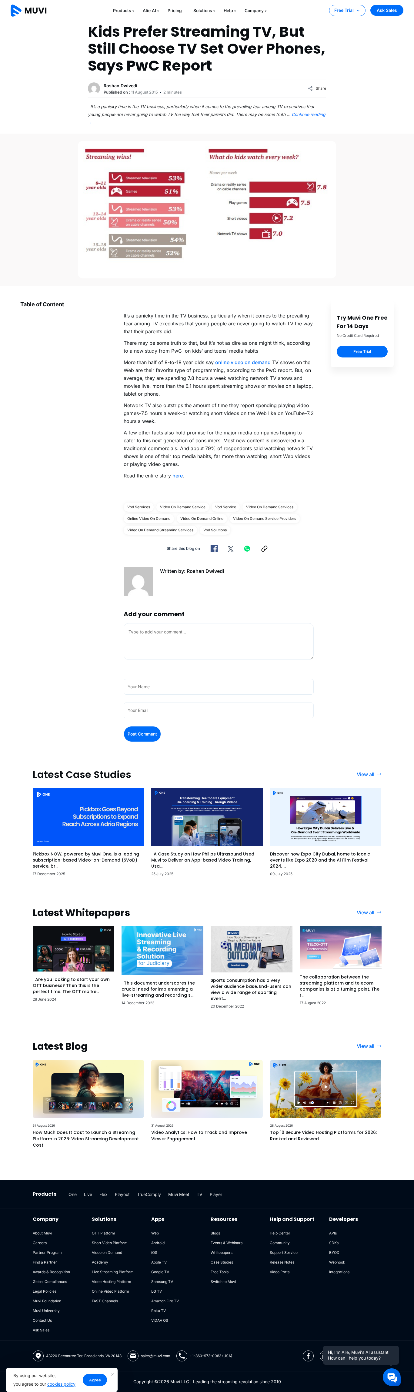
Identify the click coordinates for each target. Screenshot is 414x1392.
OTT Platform (103, 1233)
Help (228, 10)
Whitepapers (221, 1252)
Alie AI (149, 10)
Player (216, 1194)
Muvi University (46, 1310)
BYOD (334, 1252)
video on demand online (201, 518)
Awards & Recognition (51, 1272)
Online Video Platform (110, 1291)
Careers (40, 1243)
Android (158, 1243)
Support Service (284, 1252)
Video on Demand (107, 1252)
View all (365, 774)
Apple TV (159, 1262)
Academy (100, 1262)
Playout (122, 1194)
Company (254, 10)
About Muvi (42, 1233)
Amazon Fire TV (165, 1301)
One (72, 1194)
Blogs (215, 1233)
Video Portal (280, 1272)
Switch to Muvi (223, 1281)
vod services (138, 507)
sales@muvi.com (155, 1356)
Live (88, 1194)
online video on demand (243, 362)
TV (199, 1194)
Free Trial (344, 10)
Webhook (337, 1262)
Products (122, 10)
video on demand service (182, 507)
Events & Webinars (226, 1243)
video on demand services (269, 507)
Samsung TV (162, 1281)
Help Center (280, 1233)
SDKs (334, 1243)
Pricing (175, 10)
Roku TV (158, 1310)
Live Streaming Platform (113, 1272)
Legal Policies (44, 1291)
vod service (225, 507)
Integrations (339, 1272)
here (177, 476)
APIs (333, 1233)
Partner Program (47, 1252)
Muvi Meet (178, 1194)
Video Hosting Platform (111, 1281)
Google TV (160, 1272)
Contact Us (42, 1320)
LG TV (156, 1291)
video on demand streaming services (160, 530)
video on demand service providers (264, 518)
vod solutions (215, 530)
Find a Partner (45, 1262)
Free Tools (220, 1272)
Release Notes (282, 1262)
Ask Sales (387, 10)
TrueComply (149, 1194)
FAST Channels (105, 1301)
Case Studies (222, 1262)
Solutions (202, 10)
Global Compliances (50, 1281)
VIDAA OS (159, 1320)
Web (155, 1233)
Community (280, 1243)
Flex (103, 1194)
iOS (154, 1252)
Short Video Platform (110, 1243)
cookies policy (61, 1384)
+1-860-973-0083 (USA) (211, 1356)
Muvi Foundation (47, 1301)
